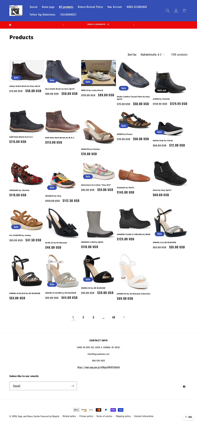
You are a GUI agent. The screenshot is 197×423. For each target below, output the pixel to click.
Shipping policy (123, 416)
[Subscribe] (73, 386)
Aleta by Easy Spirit (162, 190)
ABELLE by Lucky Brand (92, 90)
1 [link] (73, 317)
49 (113, 317)
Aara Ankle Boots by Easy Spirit (60, 89)
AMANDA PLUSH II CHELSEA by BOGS (133, 234)
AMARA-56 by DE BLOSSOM (93, 288)
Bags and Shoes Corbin (29, 416)
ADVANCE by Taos (53, 196)
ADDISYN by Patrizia (90, 149)
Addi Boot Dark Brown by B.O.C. (60, 138)
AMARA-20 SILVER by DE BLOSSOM (60, 293)
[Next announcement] (134, 24)
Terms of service (104, 416)
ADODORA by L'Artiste (19, 190)
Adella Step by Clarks (163, 140)
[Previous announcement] (63, 24)
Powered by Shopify (50, 416)
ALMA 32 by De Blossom (56, 243)
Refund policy (69, 416)
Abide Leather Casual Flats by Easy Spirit (133, 98)
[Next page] (124, 317)
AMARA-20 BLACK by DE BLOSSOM (24, 293)
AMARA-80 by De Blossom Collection (133, 294)
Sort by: (132, 54)
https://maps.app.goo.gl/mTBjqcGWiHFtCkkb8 (98, 367)
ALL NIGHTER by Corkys (20, 235)
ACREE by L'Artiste (161, 99)
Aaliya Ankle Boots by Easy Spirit (24, 86)
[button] (168, 10)
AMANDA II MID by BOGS (92, 242)
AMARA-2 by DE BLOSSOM (164, 242)
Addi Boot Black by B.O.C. (21, 137)
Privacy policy (86, 416)
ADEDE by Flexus (124, 134)
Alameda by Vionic (125, 187)
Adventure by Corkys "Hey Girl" (96, 185)
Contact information (143, 416)
